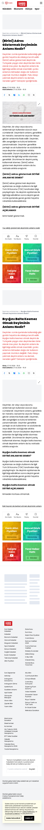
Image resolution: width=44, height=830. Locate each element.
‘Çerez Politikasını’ (28, 812)
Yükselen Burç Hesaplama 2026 (10, 745)
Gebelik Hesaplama (8, 740)
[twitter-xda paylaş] (9, 95)
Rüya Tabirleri (30, 699)
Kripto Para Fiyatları (32, 635)
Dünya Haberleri (10, 649)
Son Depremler (9, 673)
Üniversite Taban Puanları (31, 696)
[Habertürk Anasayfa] (22, 3)
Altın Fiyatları (9, 661)
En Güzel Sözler (30, 707)
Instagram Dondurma (8, 680)
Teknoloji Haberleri (11, 658)
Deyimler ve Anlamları (10, 33)
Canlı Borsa (29, 638)
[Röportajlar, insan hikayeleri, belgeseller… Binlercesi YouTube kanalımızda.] (11, 273)
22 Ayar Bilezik (30, 679)
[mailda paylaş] (29, 95)
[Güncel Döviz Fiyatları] (32, 252)
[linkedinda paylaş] (19, 95)
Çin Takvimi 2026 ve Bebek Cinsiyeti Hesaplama (11, 731)
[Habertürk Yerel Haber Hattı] (32, 273)
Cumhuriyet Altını (31, 676)
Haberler (7, 634)
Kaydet (32, 769)
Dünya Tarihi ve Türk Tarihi (31, 703)
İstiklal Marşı (29, 654)
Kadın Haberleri (10, 655)
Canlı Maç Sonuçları (29, 683)
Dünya (28, 8)
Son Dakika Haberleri (8, 630)
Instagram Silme (10, 684)
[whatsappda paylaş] (24, 95)
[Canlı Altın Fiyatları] (11, 252)
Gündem (6, 8)
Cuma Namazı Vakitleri (30, 647)
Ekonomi (18, 8)
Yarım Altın (8, 706)
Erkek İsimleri (9, 723)
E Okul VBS (29, 657)
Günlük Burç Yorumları (29, 664)
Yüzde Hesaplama (11, 749)
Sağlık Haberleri (10, 652)
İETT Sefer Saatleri (10, 736)
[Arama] (3, 3)
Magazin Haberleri (11, 643)
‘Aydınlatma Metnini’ (12, 814)
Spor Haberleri (9, 646)
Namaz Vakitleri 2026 (31, 642)
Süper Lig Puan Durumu (30, 688)
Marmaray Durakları (8, 719)
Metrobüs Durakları (32, 710)
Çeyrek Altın (8, 703)
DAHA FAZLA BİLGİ (13, 818)
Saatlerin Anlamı (10, 690)
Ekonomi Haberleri (11, 637)
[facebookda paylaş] (4, 95)
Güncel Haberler (10, 640)
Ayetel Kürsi (8, 687)
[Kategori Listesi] (41, 3)
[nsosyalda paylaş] (14, 95)
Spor (37, 8)
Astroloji (7, 676)
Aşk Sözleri (8, 693)
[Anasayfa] (8, 623)
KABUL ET (29, 818)
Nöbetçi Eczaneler (31, 651)
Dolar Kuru (29, 629)
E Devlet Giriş (29, 660)
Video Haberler (30, 692)
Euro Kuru (28, 632)
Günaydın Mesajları (8, 697)
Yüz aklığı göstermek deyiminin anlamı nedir (21, 228)
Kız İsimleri (8, 726)
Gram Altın (8, 700)
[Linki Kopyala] (34, 95)
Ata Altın (28, 673)
